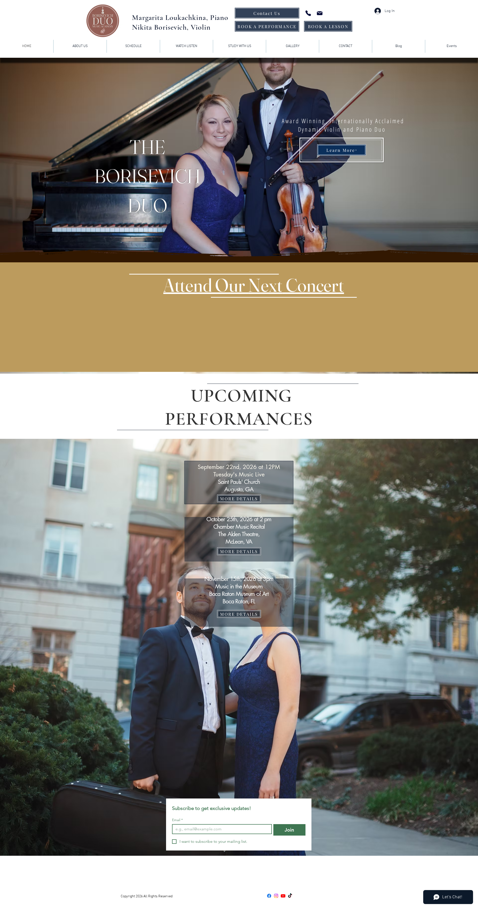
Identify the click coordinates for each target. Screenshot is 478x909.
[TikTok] (290, 896)
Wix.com (192, 896)
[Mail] (319, 13)
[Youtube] (283, 896)
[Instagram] (276, 896)
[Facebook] (269, 896)
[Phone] (308, 13)
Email (177, 820)
